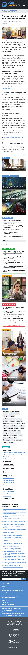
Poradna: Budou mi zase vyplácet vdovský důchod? (13, 567)
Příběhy (5, 433)
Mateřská (13, 423)
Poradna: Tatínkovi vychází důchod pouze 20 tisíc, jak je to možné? (14, 510)
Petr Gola (24, 154)
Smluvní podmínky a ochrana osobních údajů (13, 590)
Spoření (20, 435)
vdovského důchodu (6, 88)
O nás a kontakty (6, 583)
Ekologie (5, 416)
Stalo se (5, 437)
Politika (22, 428)
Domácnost (16, 414)
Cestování (5, 414)
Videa (13, 440)
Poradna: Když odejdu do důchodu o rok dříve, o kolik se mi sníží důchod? (14, 563)
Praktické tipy (12, 430)
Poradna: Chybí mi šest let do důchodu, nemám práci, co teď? (14, 522)
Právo (18, 430)
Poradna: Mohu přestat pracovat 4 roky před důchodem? (14, 541)
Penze (13, 21)
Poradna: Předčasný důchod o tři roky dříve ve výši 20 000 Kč (14, 560)
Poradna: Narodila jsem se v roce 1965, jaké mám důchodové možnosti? (12, 544)
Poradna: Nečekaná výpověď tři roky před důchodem (13, 524)
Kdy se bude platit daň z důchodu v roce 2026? (12, 519)
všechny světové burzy (8, 498)
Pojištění (16, 428)
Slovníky (6, 472)
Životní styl (10, 442)
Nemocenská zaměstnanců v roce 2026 (11, 546)
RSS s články (5, 602)
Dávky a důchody (13, 10)
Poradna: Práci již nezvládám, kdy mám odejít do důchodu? (14, 529)
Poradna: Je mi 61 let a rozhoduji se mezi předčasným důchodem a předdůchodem (13, 531)
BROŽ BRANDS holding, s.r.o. (9, 597)
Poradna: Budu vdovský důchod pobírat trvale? (12, 549)
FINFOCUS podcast (7, 418)
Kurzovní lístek (8, 468)
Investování (12, 421)
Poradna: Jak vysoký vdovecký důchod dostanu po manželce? (13, 527)
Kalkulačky (7, 450)
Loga (3, 588)
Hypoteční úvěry (18, 418)
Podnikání (10, 428)
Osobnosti (22, 426)
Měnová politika (21, 423)
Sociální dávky (13, 435)
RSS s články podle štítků (8, 604)
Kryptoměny (6, 423)
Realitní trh (11, 433)
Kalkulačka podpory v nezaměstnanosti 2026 (14, 452)
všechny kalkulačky (7, 461)
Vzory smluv (7, 476)
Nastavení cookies (6, 593)
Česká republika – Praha (9, 491)
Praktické (5, 447)
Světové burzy (8, 489)
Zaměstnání (19, 440)
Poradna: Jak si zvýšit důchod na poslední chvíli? (12, 548)
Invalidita (5, 421)
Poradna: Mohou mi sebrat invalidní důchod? (11, 565)
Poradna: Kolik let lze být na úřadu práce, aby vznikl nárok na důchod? (14, 539)
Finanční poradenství (7, 242)
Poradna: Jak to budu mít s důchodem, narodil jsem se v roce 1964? (14, 516)
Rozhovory (18, 433)
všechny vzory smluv (8, 484)
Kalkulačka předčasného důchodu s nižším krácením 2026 (13, 455)
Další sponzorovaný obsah (14, 325)
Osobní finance (14, 426)
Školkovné (5, 435)
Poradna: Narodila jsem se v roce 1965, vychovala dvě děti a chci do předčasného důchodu (14, 513)
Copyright (14, 608)
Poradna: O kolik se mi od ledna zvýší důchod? (12, 551)
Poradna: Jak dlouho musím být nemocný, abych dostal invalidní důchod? (14, 554)
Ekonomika (11, 416)
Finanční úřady (8, 465)
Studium (11, 437)
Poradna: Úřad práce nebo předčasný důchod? (12, 537)
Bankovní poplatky (14, 411)
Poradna (6, 10)
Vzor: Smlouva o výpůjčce (9, 482)
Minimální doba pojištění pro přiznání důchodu (12, 533)
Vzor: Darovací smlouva (8, 478)
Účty (15, 437)
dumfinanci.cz (9, 610)
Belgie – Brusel (6, 493)
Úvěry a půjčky (6, 440)
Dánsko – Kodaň (7, 496)
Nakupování (6, 426)
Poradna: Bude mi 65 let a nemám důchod (11, 518)
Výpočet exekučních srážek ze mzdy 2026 (13, 459)
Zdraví (4, 442)
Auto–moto (6, 411)
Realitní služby (5, 244)
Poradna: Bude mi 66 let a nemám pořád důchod (12, 535)
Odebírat (23, 579)
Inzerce (3, 586)
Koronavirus (19, 421)
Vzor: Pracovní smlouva (8, 480)
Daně (11, 414)
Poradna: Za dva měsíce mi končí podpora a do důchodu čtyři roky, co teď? (14, 557)
